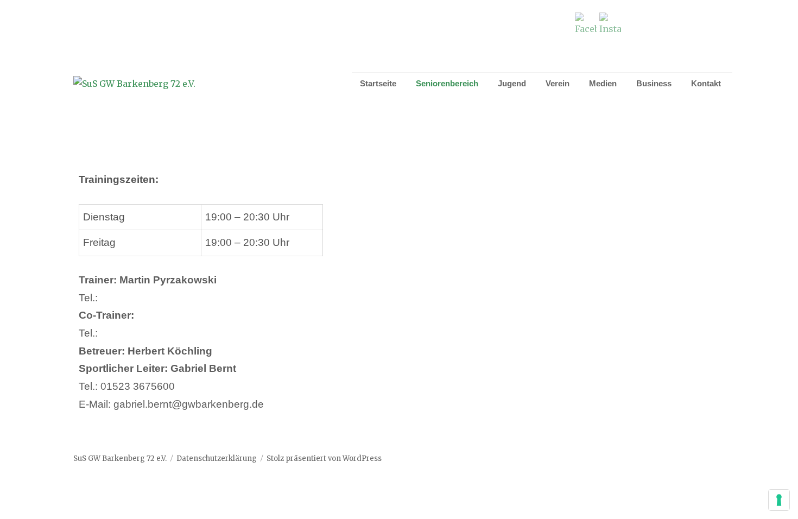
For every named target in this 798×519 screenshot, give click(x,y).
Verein (557, 83)
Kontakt (706, 83)
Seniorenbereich (447, 83)
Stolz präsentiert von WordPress (324, 458)
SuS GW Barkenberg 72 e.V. (120, 458)
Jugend (512, 83)
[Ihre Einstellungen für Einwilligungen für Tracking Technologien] (779, 500)
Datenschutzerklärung (216, 458)
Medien (603, 83)
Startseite (378, 83)
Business (654, 83)
